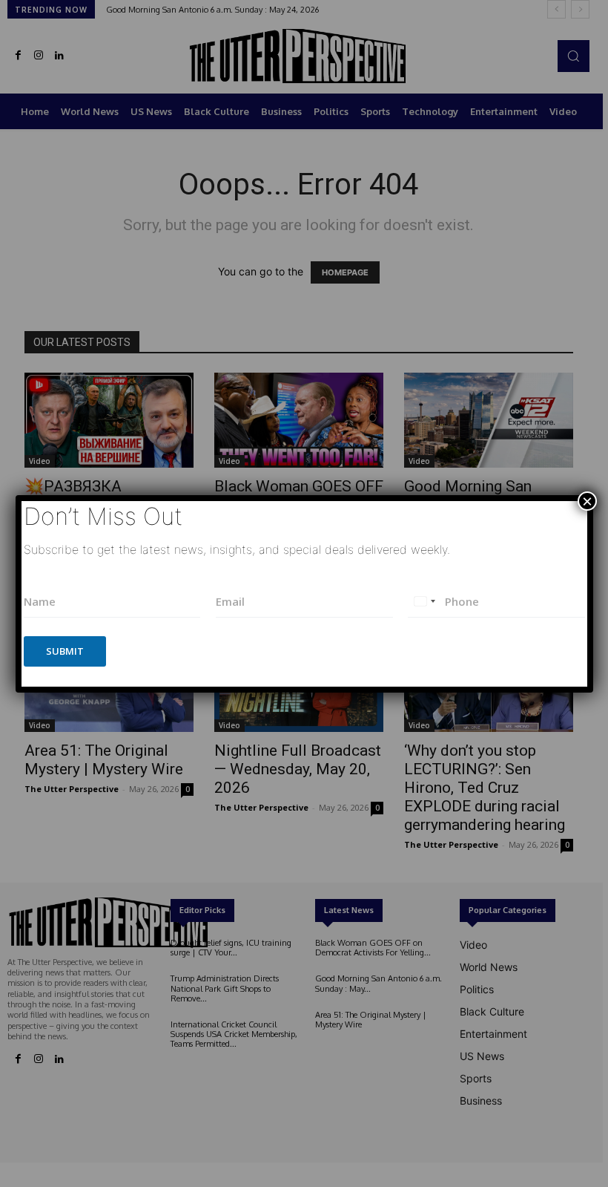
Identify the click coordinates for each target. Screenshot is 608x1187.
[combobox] (424, 602)
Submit (65, 651)
